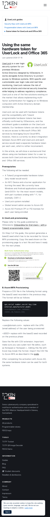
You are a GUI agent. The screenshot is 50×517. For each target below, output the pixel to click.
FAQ (4, 468)
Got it (7, 512)
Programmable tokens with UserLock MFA (21, 27)
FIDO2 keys (6, 430)
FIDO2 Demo (7, 449)
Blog (4, 464)
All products (7, 423)
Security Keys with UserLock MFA (17, 24)
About (4, 486)
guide (36, 354)
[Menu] (45, 5)
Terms (4, 497)
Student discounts (12, 471)
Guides (5, 460)
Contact (5, 490)
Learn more (29, 508)
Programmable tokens (11, 427)
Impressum (6, 493)
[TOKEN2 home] (9, 5)
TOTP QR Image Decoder (12, 445)
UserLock (6, 63)
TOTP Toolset (8, 442)
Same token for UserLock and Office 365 (24, 31)
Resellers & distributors (11, 475)
